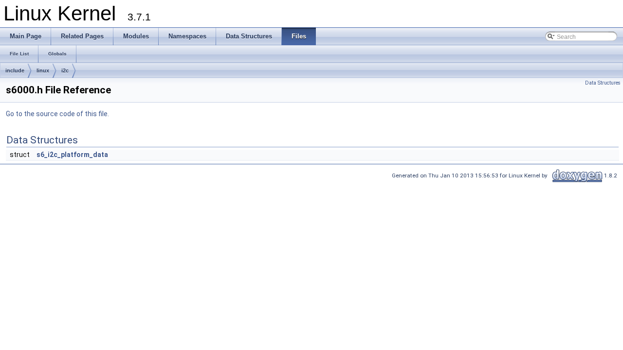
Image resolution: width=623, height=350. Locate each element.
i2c (65, 70)
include (14, 70)
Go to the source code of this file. (57, 114)
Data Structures (603, 83)
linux (43, 70)
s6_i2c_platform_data (72, 154)
